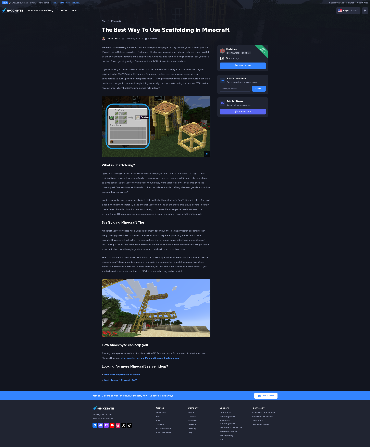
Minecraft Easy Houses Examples (122, 374)
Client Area (362, 3)
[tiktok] (129, 425)
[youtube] (112, 425)
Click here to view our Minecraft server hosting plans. (150, 358)
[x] (123, 425)
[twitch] (106, 425)
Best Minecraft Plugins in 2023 (120, 380)
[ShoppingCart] (365, 10)
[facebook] (94, 425)
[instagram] (118, 425)
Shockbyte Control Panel (341, 3)
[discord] (100, 425)
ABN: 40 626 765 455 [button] (102, 418)
